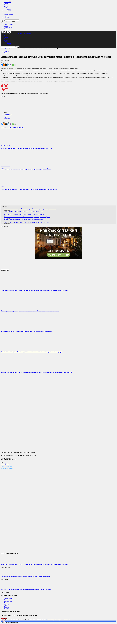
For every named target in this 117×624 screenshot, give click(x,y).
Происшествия (8, 601)
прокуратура (7, 115)
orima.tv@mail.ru (5, 464)
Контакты (6, 17)
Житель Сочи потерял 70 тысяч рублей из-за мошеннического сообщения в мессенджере (31, 352)
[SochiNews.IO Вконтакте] (58, 198)
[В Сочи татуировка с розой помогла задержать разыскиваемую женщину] (13, 328)
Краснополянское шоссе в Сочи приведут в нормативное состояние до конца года (29, 189)
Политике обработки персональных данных (58, 619)
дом (5, 117)
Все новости (7, 2)
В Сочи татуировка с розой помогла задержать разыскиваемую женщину (26, 331)
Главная (3, 48)
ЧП (5, 4)
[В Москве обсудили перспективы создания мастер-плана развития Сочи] (10, 164)
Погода (6, 599)
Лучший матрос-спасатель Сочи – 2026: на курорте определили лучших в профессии (27, 217)
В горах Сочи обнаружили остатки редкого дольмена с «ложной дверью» (26, 148)
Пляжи (9, 9)
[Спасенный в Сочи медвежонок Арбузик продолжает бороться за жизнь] (5, 573)
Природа (9, 10)
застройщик (7, 118)
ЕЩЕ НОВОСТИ (6, 127)
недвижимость (8, 114)
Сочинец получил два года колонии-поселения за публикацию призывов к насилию (30, 311)
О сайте (6, 16)
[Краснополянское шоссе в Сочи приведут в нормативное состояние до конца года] (10, 185)
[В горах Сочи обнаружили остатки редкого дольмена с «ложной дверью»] (10, 144)
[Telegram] (8, 65)
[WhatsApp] (13, 65)
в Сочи (6, 120)
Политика (6, 608)
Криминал (6, 604)
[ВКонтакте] (2, 65)
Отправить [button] (4, 618)
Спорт (5, 7)
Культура (6, 607)
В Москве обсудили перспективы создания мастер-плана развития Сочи (26, 169)
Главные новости (8, 24)
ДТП (5, 602)
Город (5, 53)
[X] (6, 65)
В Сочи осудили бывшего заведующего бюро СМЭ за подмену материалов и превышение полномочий (36, 372)
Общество (6, 51)
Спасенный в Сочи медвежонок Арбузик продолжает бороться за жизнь (23, 211)
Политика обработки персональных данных (7, 467)
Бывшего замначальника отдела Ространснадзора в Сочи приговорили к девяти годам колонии (30, 209)
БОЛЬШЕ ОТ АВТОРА (17, 127)
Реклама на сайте (8, 14)
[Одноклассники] (4, 65)
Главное (6, 3)
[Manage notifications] (3, 620)
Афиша (6, 6)
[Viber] (10, 65)
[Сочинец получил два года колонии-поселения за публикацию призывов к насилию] (13, 308)
